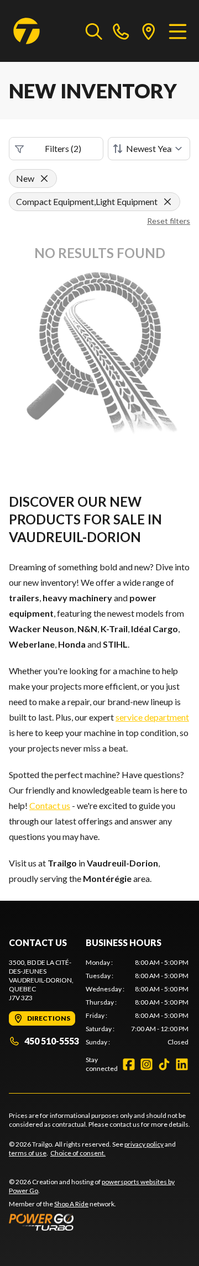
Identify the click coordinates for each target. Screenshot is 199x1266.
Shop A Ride (71, 1204)
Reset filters (168, 220)
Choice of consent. (78, 1153)
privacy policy (144, 1144)
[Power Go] (99, 1222)
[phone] (121, 31)
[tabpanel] (137, 1002)
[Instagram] (146, 1064)
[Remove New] (44, 178)
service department (152, 717)
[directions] (148, 31)
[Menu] (177, 31)
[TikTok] (164, 1064)
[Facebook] (128, 1064)
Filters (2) (63, 148)
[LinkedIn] (181, 1064)
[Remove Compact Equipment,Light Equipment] (167, 201)
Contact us (49, 805)
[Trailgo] (26, 31)
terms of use (27, 1153)
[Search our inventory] (93, 31)
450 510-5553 (51, 1041)
